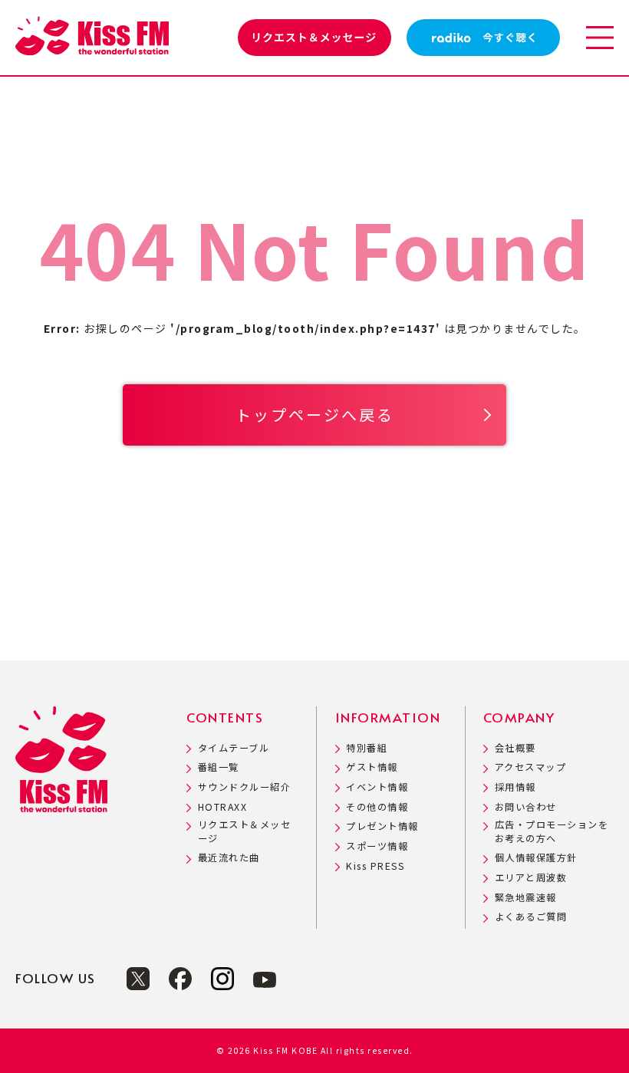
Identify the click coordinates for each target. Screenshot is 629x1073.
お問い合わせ (526, 807)
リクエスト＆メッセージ (244, 831)
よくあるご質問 (531, 916)
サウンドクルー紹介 (244, 787)
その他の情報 (377, 807)
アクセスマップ (530, 767)
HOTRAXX (222, 807)
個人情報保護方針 (536, 857)
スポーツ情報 (377, 846)
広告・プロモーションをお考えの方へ (551, 831)
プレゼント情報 (382, 826)
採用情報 (515, 787)
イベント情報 (377, 787)
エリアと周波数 (531, 877)
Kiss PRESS (375, 866)
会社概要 (515, 748)
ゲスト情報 (372, 767)
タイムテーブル (233, 748)
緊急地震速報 (526, 897)
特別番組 (366, 748)
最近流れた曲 (229, 857)
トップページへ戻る (314, 414)
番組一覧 (218, 767)
